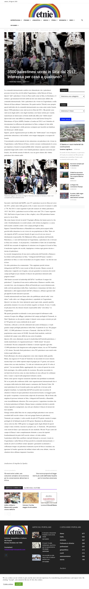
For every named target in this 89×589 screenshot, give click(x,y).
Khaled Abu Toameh (15, 81)
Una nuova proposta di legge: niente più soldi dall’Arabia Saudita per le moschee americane (45, 476)
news (71, 20)
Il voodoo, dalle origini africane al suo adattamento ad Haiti (77, 195)
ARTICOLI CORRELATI (13, 488)
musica (45, 20)
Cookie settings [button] (8, 584)
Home (6, 30)
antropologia (15, 20)
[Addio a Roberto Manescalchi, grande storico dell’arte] (12, 497)
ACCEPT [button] (18, 584)
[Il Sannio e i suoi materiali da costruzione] (72, 133)
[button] (82, 20)
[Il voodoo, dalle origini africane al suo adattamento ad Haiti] (64, 196)
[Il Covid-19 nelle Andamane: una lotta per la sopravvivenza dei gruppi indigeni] (36, 545)
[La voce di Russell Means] (49, 497)
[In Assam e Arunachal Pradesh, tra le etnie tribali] (36, 535)
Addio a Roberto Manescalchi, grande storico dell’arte (11, 507)
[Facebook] (6, 555)
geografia (62, 20)
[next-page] (9, 513)
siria (14, 67)
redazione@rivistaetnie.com (14, 550)
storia (53, 20)
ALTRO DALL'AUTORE (32, 488)
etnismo (26, 20)
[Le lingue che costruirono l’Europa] (64, 187)
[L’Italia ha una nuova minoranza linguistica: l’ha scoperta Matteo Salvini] (64, 175)
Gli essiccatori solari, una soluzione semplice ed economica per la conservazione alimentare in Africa (16, 477)
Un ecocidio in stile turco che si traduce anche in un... (48, 557)
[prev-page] (5, 513)
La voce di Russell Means (49, 505)
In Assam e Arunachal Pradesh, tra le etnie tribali (49, 535)
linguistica (36, 20)
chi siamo (14, 25)
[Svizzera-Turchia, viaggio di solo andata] (31, 497)
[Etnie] (44, 10)
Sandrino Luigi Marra (66, 149)
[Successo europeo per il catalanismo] (64, 166)
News (11, 30)
